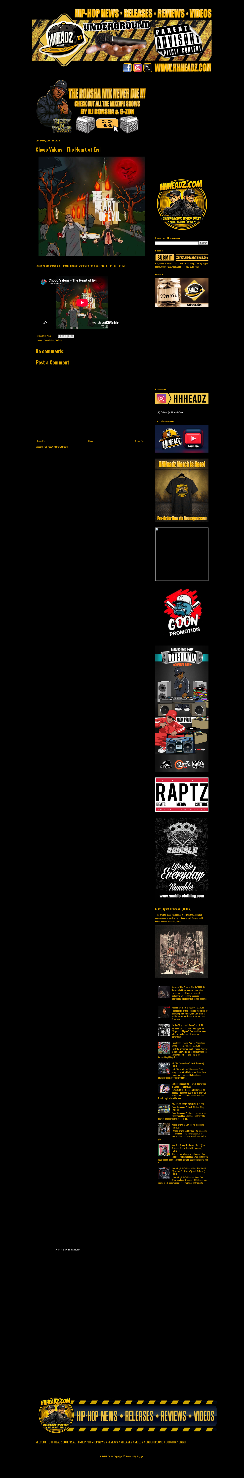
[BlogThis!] (62, 336)
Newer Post (41, 441)
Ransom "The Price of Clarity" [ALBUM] (189, 987)
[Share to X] (66, 336)
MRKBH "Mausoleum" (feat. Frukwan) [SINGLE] (188, 1065)
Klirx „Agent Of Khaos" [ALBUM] (173, 909)
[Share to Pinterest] (72, 336)
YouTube (58, 340)
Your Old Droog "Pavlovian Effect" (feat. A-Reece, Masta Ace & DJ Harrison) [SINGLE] (189, 1147)
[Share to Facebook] (69, 336)
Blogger (140, 1456)
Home (90, 441)
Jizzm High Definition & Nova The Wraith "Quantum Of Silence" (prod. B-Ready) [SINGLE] (189, 1171)
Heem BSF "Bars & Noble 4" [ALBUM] (188, 1007)
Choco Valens (49, 340)
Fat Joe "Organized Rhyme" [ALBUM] (187, 1025)
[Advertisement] (199, 102)
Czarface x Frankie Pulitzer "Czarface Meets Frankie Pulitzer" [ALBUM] (188, 1044)
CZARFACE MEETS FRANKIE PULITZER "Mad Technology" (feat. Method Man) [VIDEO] (188, 1107)
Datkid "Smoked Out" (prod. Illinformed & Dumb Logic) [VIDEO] (189, 1085)
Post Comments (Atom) (58, 446)
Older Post (139, 441)
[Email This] (59, 336)
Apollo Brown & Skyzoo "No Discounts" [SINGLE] (188, 1126)
